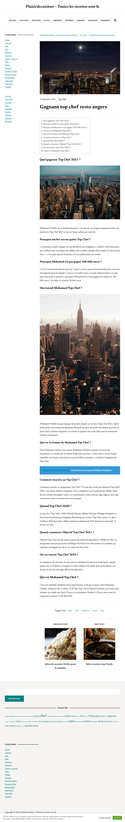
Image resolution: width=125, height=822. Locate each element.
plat (52, 721)
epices (61, 716)
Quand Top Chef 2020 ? (54, 141)
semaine (94, 722)
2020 (70, 611)
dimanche (55, 716)
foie (82, 716)
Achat (7, 40)
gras (97, 716)
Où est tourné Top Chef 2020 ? (57, 148)
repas (71, 721)
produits (65, 721)
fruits (92, 716)
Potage (7, 65)
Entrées (69, 20)
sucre (12, 725)
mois (29, 722)
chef (77, 611)
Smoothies (9, 81)
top (102, 611)
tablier (18, 726)
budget (30, 716)
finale (78, 716)
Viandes (81, 20)
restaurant (79, 722)
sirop (101, 721)
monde (34, 722)
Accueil (12, 20)
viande (28, 725)
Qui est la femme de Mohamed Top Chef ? (61, 134)
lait (107, 716)
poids (56, 722)
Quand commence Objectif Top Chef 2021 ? (62, 144)
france (86, 716)
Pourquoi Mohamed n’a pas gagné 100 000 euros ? (65, 128)
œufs (35, 726)
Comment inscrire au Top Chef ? (57, 138)
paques (47, 721)
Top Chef (24, 20)
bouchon (19, 716)
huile (103, 716)
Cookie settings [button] (105, 818)
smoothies (115, 721)
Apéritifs (57, 20)
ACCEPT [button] (117, 818)
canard (35, 716)
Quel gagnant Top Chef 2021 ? (56, 121)
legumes (112, 716)
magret (12, 721)
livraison (7, 721)
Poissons (92, 20)
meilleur (18, 722)
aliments (13, 716)
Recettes (36, 20)
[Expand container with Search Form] (115, 20)
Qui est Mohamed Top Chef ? (57, 151)
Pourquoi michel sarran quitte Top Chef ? (61, 124)
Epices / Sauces (11, 59)
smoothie (108, 722)
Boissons (8, 53)
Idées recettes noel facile (99, 664)
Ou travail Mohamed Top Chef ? (57, 131)
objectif (40, 722)
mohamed (86, 611)
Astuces (8, 43)
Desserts (105, 20)
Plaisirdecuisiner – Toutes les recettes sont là (62, 7)
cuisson (49, 716)
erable (67, 716)
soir (7, 726)
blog (6, 50)
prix (60, 721)
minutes (24, 721)
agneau (7, 716)
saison (95, 611)
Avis (6, 46)
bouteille (24, 716)
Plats (47, 20)
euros (73, 716)
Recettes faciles (11, 72)
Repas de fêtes (10, 75)
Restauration (10, 78)
